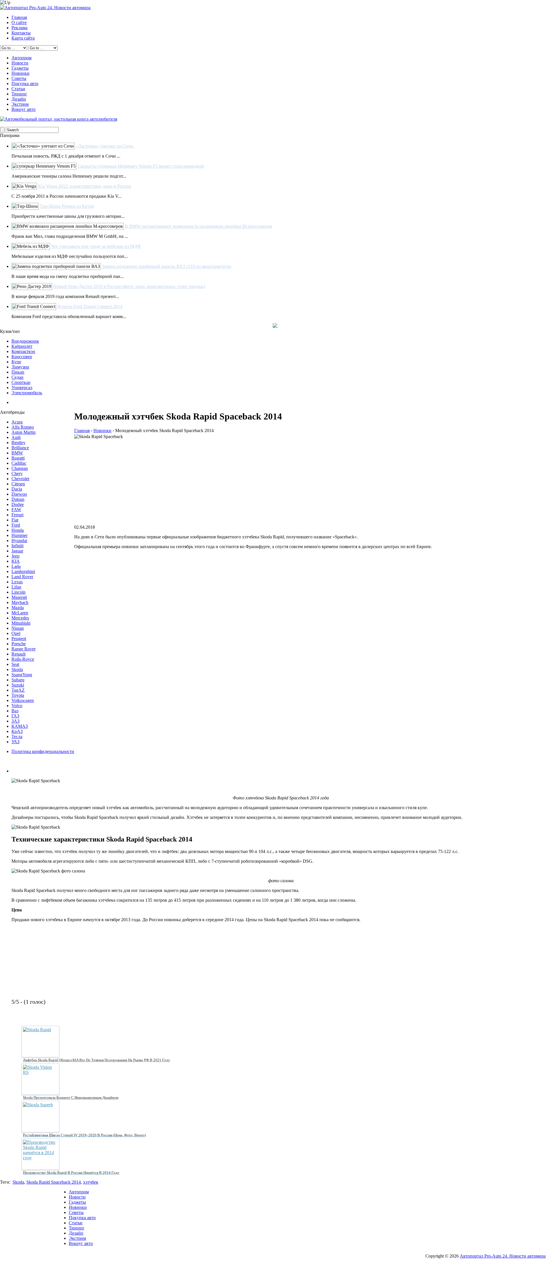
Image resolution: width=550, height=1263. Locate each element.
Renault (18, 654)
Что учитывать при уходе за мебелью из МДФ (96, 246)
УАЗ (15, 741)
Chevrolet (20, 478)
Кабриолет (21, 346)
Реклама (19, 27)
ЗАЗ (15, 721)
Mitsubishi (20, 623)
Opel (15, 633)
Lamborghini (23, 571)
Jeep (15, 556)
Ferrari (17, 514)
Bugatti (18, 458)
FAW (16, 509)
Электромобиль (26, 392)
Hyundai (19, 540)
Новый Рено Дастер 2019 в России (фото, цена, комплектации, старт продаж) (129, 286)
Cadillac (18, 463)
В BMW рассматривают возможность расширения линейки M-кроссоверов (198, 226)
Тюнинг (19, 93)
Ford (15, 525)
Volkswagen (22, 700)
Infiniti (17, 545)
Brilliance (20, 447)
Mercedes (20, 617)
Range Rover (23, 648)
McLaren (19, 612)
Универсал (21, 387)
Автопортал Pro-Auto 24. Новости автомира (503, 1256)
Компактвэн (23, 351)
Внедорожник (25, 341)
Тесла (16, 736)
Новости (19, 62)
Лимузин (20, 366)
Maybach (19, 602)
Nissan (17, 628)
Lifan (16, 587)
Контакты (21, 32)
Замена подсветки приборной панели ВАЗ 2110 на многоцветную (166, 266)
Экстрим (20, 104)
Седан (17, 377)
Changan (19, 468)
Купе (16, 361)
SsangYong (21, 674)
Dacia (16, 489)
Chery (17, 473)
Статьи (18, 88)
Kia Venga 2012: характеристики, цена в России (84, 186)
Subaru (17, 679)
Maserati (19, 597)
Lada (16, 566)
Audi (16, 437)
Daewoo (19, 494)
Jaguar (17, 550)
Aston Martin (23, 432)
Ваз (14, 710)
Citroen (18, 483)
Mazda (17, 607)
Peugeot (18, 638)
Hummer (19, 535)
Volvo (16, 705)
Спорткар (20, 382)
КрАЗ (17, 731)
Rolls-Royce (22, 659)
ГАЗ (15, 715)
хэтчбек (90, 1182)
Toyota (17, 695)
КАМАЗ (19, 726)
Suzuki (17, 685)
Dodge (17, 504)
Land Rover (22, 576)
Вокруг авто (23, 109)
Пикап (17, 372)
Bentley (18, 442)
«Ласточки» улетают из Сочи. (105, 146)
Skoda (17, 669)
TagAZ (18, 690)
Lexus (17, 581)
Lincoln (18, 592)
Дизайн (18, 99)
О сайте (19, 22)
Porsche (18, 643)
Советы (18, 78)
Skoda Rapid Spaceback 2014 (53, 1182)
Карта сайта (23, 38)
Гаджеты (20, 68)
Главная (19, 17)
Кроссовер (21, 356)
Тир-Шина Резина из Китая (67, 206)
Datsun (17, 499)
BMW (17, 452)
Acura (17, 421)
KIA (15, 561)
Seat (15, 664)
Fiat (14, 519)
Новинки (20, 73)
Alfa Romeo (22, 427)
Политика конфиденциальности (42, 751)
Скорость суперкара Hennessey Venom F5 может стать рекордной (141, 166)
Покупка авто (24, 83)
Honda (17, 530)
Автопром (21, 57)
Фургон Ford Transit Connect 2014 (89, 306)
